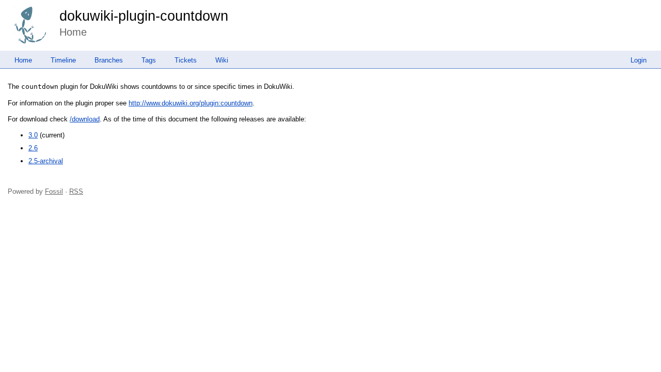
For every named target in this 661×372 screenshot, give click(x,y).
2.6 (33, 148)
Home (23, 60)
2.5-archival (45, 161)
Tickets (186, 60)
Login (639, 60)
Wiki (221, 60)
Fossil (54, 191)
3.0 (33, 135)
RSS (76, 191)
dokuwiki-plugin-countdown (143, 16)
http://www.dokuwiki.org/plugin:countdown (191, 103)
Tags (148, 60)
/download (85, 119)
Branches (109, 60)
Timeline (63, 60)
